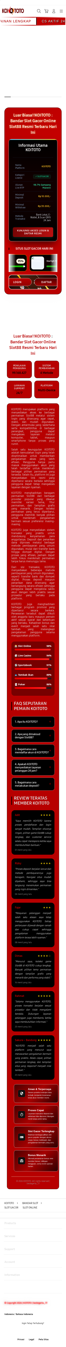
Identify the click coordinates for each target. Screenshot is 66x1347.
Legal (31, 1339)
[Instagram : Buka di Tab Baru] (37, 1331)
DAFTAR (46, 282)
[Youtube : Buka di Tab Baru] (44, 1331)
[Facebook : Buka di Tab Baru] (22, 1331)
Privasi (20, 1339)
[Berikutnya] (62, 68)
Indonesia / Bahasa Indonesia (18, 1314)
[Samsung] (10, 10)
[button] (46, 11)
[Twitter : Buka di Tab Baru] (29, 1331)
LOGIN (17, 282)
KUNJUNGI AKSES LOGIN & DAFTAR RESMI (33, 232)
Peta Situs (44, 1339)
